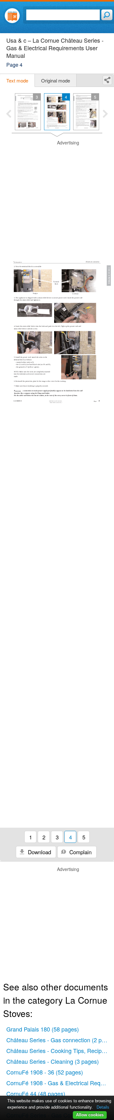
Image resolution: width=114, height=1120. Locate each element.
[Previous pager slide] (8, 114)
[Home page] (12, 15)
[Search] (106, 14)
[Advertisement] (57, 196)
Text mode (17, 80)
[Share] (107, 80)
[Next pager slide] (105, 114)
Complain (80, 852)
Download (38, 852)
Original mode (55, 80)
